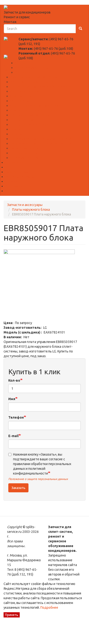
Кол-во (14, 380)
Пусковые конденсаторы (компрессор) (40, 143)
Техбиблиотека (17, 172)
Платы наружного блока (29, 124)
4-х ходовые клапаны (31, 67)
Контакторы (19, 101)
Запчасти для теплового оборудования (41, 86)
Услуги (10, 167)
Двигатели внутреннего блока (34, 77)
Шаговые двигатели (26, 158)
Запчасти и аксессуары (24, 205)
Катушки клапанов (24, 91)
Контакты (12, 191)
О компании (14, 162)
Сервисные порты (24, 148)
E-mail (13, 436)
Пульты (16, 134)
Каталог (21, 63)
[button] (44, 284)
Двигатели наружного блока (32, 82)
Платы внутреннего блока (30, 115)
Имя (11, 399)
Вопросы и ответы (19, 176)
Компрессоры (21, 96)
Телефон (16, 417)
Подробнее (49, 607)
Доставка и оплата (20, 186)
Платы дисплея (22, 120)
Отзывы (11, 181)
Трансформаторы (24, 153)
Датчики (21, 72)
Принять (11, 615)
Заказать (18, 488)
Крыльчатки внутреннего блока (35, 105)
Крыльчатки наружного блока (33, 110)
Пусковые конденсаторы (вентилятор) (40, 139)
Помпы (15, 129)
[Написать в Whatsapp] (11, 63)
